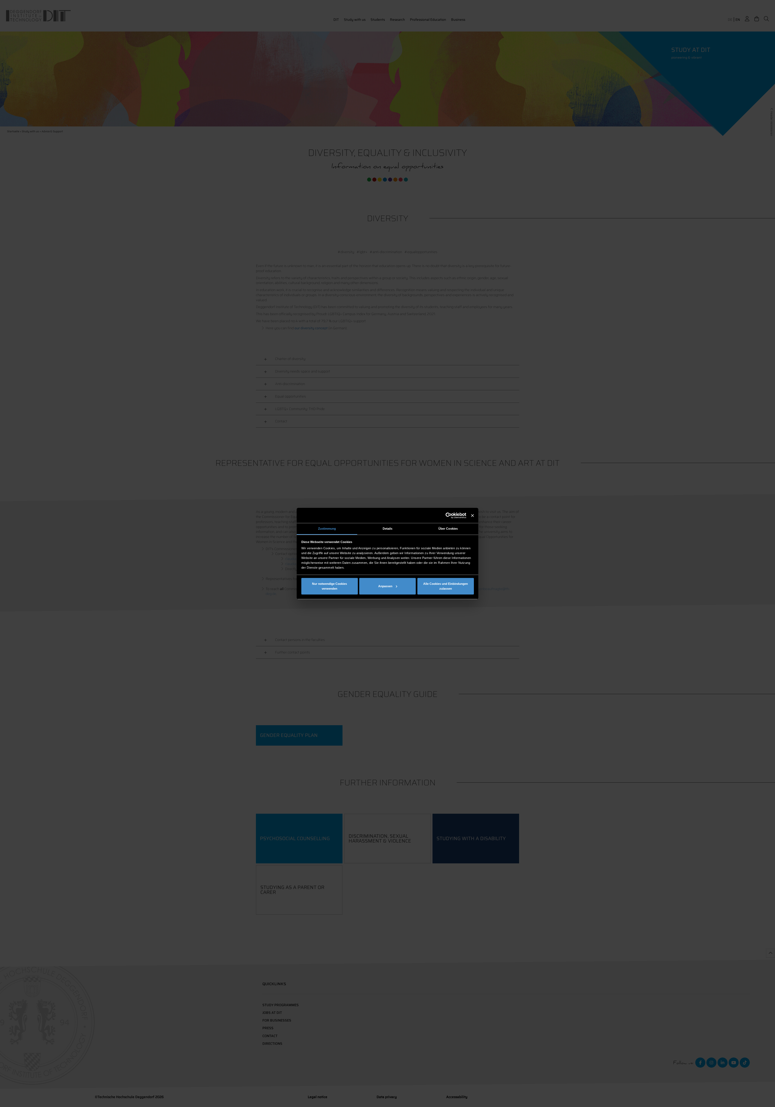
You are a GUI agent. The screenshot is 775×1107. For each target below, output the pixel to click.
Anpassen (385, 586)
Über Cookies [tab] (448, 528)
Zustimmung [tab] (327, 528)
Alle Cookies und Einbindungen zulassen (445, 586)
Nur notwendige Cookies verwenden (329, 586)
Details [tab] (388, 528)
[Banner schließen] (472, 515)
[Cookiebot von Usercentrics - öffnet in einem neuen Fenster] (448, 515)
